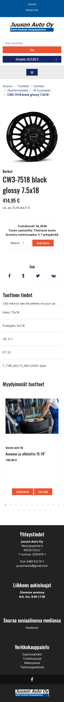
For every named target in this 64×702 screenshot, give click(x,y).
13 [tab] (18, 510)
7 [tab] (37, 505)
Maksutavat (32, 663)
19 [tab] (50, 510)
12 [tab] (13, 510)
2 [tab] (10, 505)
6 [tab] (32, 505)
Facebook (32, 628)
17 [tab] (40, 510)
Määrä (14, 243)
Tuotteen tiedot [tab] (17, 295)
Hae (32, 50)
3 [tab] (16, 505)
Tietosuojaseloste (32, 667)
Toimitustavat (32, 659)
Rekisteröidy (32, 10)
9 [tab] (48, 505)
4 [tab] (21, 505)
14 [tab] (24, 510)
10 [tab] (53, 505)
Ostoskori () (27, 59)
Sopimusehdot (32, 654)
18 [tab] (45, 510)
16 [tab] (34, 510)
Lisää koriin (43, 243)
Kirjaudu (32, 4)
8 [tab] (42, 505)
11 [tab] (58, 505)
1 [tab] (5, 505)
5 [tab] (26, 505)
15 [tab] (29, 510)
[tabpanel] (32, 444)
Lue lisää (43, 492)
